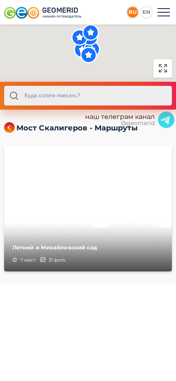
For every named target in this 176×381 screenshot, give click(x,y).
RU (133, 12)
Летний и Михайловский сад (54, 247)
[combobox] (88, 95)
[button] (90, 32)
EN (146, 12)
